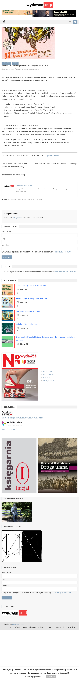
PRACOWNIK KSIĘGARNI (65, 272)
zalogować (17, 218)
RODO (50, 648)
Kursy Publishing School (11, 429)
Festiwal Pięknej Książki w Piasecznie (31, 298)
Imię (3, 238)
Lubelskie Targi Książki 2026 (28, 324)
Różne (15, 63)
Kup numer (47, 372)
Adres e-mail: (7, 232)
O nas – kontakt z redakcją (34, 648)
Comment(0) (35, 69)
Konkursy (6, 63)
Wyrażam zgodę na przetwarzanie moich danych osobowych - (37, 252)
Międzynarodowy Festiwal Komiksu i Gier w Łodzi (25, 199)
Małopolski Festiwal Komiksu (28, 311)
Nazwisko (5, 245)
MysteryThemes (18, 645)
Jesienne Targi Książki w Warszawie (31, 286)
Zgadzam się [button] (51, 676)
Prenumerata (48, 375)
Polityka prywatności (34, 676)
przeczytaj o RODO (63, 252)
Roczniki (47, 378)
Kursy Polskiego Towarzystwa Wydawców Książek (22, 418)
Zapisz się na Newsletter (66, 648)
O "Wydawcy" (49, 380)
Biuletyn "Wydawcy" (22, 69)
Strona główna (14, 648)
